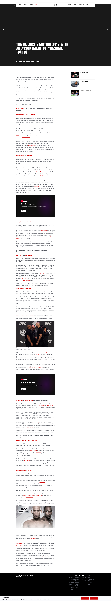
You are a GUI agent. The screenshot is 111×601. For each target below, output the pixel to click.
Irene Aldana (38, 452)
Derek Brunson (28, 532)
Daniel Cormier (20, 315)
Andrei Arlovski (36, 422)
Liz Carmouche (33, 450)
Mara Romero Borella (33, 440)
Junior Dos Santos (51, 405)
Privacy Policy (91, 579)
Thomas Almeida (20, 288)
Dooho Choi (30, 222)
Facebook (77, 577)
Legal (89, 576)
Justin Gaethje (31, 145)
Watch (75, 4)
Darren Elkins (20, 114)
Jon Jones (38, 354)
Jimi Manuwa (40, 367)
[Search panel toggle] (90, 5)
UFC (69, 576)
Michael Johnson (30, 114)
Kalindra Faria (27, 460)
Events (20, 4)
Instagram (77, 579)
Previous (4, 30)
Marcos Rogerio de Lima (28, 495)
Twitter (76, 587)
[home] (55, 5)
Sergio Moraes (39, 172)
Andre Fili (36, 267)
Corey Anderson (29, 497)
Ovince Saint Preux (21, 470)
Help (83, 576)
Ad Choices (90, 581)
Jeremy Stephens (20, 222)
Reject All (85, 598)
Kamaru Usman (20, 155)
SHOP (87, 4)
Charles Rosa (24, 278)
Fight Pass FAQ (84, 577)
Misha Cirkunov (32, 367)
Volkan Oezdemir (30, 315)
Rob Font (28, 288)
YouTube (76, 584)
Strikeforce (33, 538)
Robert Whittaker (20, 545)
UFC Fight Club (71, 587)
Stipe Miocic (19, 400)
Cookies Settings (76, 598)
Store (70, 586)
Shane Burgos (28, 255)
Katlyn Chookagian (21, 440)
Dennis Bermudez (26, 137)
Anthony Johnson (48, 352)
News (36, 4)
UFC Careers (71, 581)
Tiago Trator (41, 273)
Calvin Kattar (19, 255)
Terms (89, 577)
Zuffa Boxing (81, 4)
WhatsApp (77, 582)
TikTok (76, 586)
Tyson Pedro (42, 482)
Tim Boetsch (19, 543)
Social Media (78, 576)
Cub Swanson (44, 230)
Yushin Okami (39, 495)
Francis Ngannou (29, 400)
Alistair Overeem (29, 427)
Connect (69, 4)
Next (107, 30)
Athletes (31, 4)
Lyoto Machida (43, 557)
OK (94, 598)
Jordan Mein (37, 186)
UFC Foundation (72, 579)
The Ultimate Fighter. (45, 176)
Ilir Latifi (30, 470)
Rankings (25, 4)
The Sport (71, 577)
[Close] (109, 598)
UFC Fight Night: (20, 108)
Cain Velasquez (41, 405)
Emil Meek (29, 155)
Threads (76, 581)
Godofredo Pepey (26, 280)
